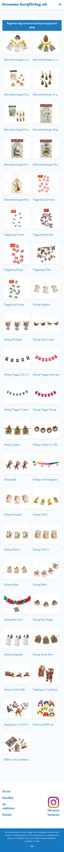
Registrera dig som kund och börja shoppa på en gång (32, 25)
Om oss (6, 791)
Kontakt (7, 814)
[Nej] (60, 840)
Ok (32, 846)
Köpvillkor (8, 797)
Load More (32, 772)
